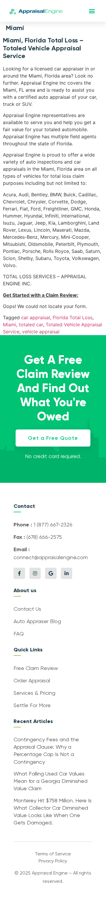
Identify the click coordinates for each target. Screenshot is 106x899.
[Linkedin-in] (66, 573)
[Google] (50, 573)
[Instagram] (35, 573)
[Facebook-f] (19, 573)
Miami (9, 324)
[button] (92, 11)
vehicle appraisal (40, 332)
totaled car (31, 324)
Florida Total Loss (72, 317)
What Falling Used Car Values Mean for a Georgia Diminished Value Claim (50, 781)
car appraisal (35, 317)
